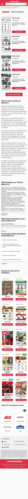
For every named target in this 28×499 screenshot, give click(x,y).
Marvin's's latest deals (14, 94)
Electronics (7, 444)
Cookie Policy (15, 464)
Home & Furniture (20, 444)
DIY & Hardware (8, 7)
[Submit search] (25, 4)
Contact (4, 464)
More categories (5, 447)
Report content (8, 466)
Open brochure (18, 31)
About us (9, 464)
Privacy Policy (22, 464)
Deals (5, 441)
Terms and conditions (18, 466)
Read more (4, 214)
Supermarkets (20, 441)
